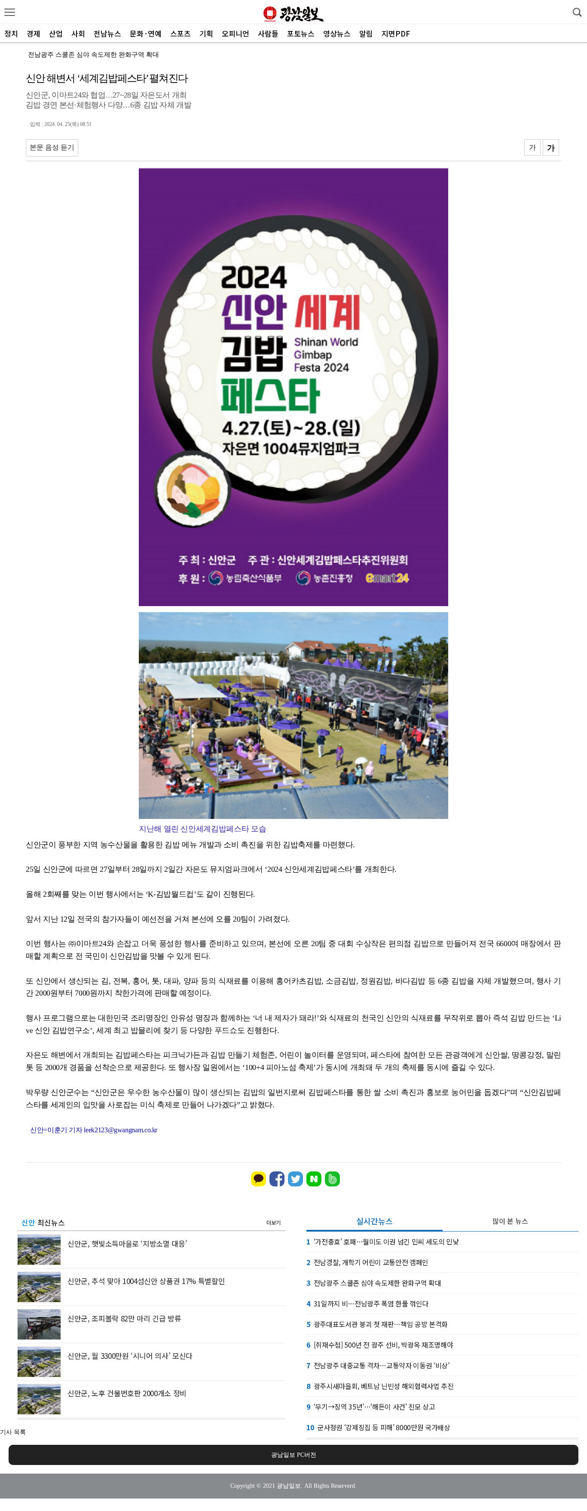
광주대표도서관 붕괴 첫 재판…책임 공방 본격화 (377, 1324)
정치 (11, 33)
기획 (206, 33)
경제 (33, 33)
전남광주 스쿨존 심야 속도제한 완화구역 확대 (93, 54)
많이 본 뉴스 (510, 1221)
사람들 (268, 33)
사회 (78, 33)
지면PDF (396, 33)
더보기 (273, 1222)
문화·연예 (146, 33)
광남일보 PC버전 (293, 1455)
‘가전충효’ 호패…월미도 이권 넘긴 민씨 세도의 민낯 (382, 1241)
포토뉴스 (301, 33)
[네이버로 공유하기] (313, 1184)
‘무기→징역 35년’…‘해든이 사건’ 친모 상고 (370, 1406)
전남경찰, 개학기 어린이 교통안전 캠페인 (367, 1262)
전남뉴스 (107, 33)
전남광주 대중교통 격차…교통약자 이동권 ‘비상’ (377, 1365)
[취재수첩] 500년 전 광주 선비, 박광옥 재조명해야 (379, 1344)
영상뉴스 (337, 33)
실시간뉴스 (374, 1220)
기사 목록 (13, 1432)
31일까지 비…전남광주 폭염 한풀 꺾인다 (367, 1303)
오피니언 (235, 33)
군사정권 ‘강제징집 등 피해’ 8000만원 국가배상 (378, 1427)
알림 (366, 33)
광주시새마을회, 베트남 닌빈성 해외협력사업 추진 (380, 1386)
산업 (56, 33)
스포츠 (180, 33)
